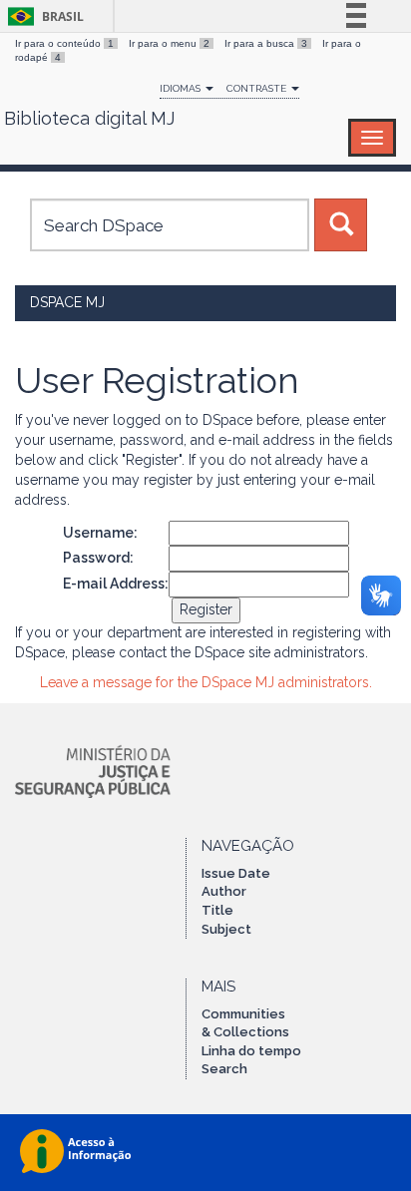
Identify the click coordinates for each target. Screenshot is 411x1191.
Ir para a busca (265, 43)
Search (224, 1068)
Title (217, 910)
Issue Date (236, 873)
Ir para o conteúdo (64, 43)
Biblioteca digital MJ (89, 119)
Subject (226, 929)
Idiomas (182, 88)
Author (224, 891)
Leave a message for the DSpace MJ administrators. (206, 682)
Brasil (42, 16)
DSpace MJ (67, 302)
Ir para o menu (169, 43)
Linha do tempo (251, 1050)
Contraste (257, 88)
